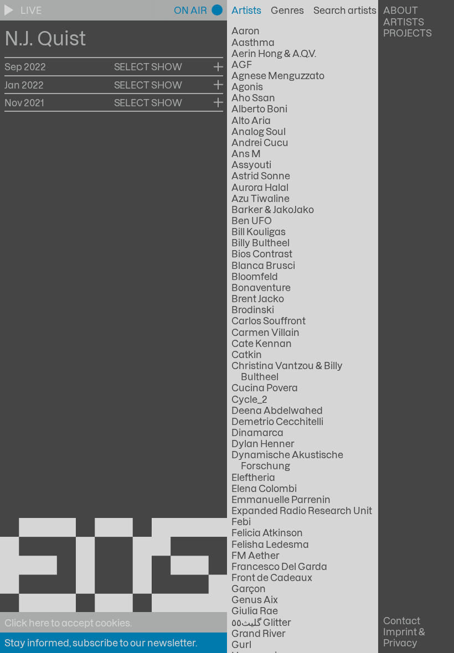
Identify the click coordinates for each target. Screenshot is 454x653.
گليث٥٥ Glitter (261, 622)
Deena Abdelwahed (277, 410)
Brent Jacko (257, 298)
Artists (403, 21)
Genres (287, 9)
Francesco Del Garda (279, 566)
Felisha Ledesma (270, 544)
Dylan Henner (263, 443)
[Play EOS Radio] (10, 9)
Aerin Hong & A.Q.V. (273, 53)
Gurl (241, 644)
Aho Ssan (253, 97)
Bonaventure (261, 287)
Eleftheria (253, 477)
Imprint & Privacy (404, 637)
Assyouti (251, 164)
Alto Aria (251, 120)
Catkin (246, 354)
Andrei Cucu (259, 142)
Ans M (246, 153)
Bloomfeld (254, 276)
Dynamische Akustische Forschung (287, 460)
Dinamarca (257, 432)
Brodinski (252, 309)
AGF (241, 64)
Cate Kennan (261, 343)
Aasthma (253, 42)
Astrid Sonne (260, 175)
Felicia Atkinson (267, 532)
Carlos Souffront (268, 320)
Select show (148, 66)
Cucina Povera (264, 387)
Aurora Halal (259, 187)
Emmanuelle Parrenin (281, 499)
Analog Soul (258, 131)
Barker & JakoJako (272, 209)
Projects (407, 32)
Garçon (248, 588)
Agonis (247, 86)
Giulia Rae (254, 610)
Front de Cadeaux (271, 577)
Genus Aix (254, 599)
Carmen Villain (265, 332)
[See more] (218, 66)
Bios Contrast (261, 253)
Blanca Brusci (263, 265)
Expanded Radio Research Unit (301, 510)
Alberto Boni (259, 108)
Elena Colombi (264, 488)
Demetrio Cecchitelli (277, 421)
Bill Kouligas (258, 231)
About (400, 9)
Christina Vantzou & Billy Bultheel (287, 371)
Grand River (258, 633)
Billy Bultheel (260, 242)
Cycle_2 (249, 399)
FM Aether (255, 555)
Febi (241, 521)
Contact (401, 620)
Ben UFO (251, 220)
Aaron (245, 30)
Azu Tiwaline (260, 198)
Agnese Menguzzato (277, 75)
